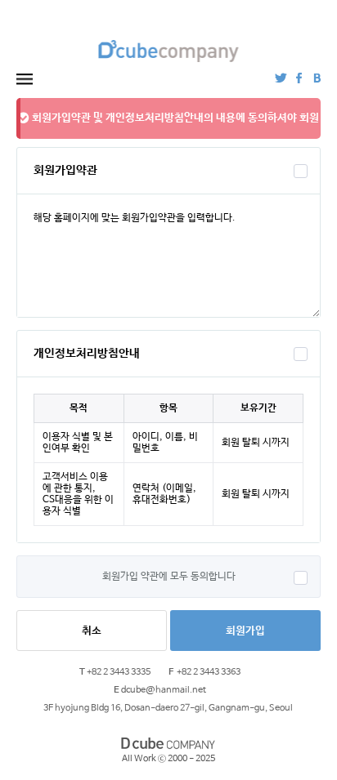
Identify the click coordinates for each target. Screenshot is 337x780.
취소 (91, 631)
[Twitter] (281, 78)
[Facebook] (299, 78)
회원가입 (245, 631)
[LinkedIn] (317, 78)
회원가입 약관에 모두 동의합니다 (169, 576)
